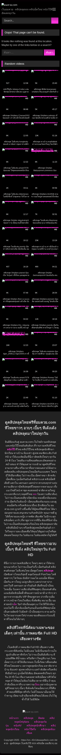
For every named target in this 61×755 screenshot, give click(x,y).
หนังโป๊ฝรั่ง (30, 729)
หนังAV (18, 725)
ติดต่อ (41, 718)
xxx (35, 494)
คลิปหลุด (28, 718)
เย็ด (15, 604)
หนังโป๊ (11, 449)
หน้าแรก (14, 718)
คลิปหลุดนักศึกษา (36, 725)
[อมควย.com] (25, 5)
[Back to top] (51, 746)
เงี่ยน (37, 684)
